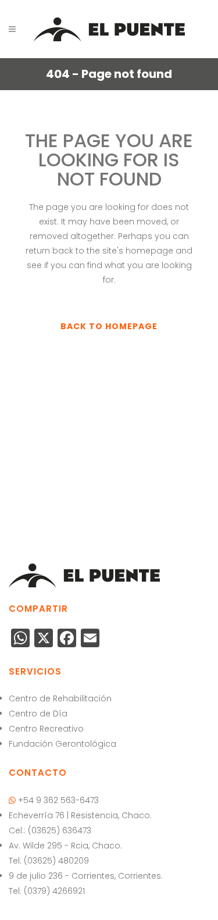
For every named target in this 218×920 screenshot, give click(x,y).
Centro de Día (38, 713)
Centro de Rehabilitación (60, 698)
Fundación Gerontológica (62, 744)
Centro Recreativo (46, 728)
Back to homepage (109, 326)
